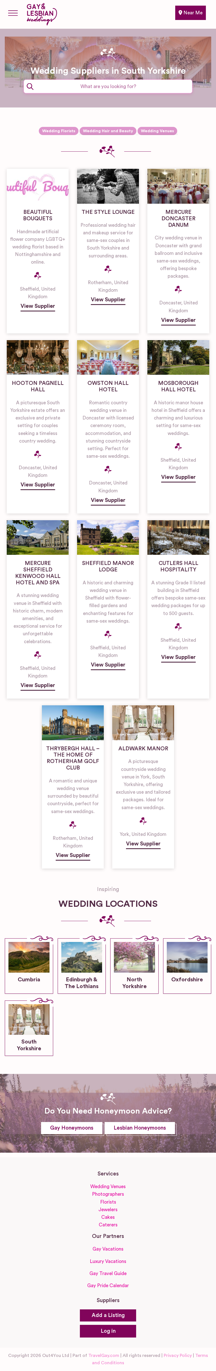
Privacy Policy (178, 1355)
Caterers (108, 1224)
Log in (108, 1331)
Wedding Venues (157, 131)
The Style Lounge (108, 212)
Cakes (108, 1217)
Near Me (192, 12)
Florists (108, 1202)
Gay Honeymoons (71, 1128)
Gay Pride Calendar (108, 1285)
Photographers (108, 1194)
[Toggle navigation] (13, 13)
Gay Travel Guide (108, 1273)
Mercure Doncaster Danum (178, 219)
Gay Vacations (108, 1249)
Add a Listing (108, 1315)
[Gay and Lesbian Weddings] (41, 13)
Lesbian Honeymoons (140, 1128)
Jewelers (108, 1209)
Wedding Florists (58, 131)
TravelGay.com (103, 1355)
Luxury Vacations (108, 1261)
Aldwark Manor (143, 748)
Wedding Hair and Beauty (108, 131)
